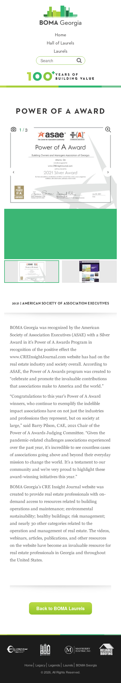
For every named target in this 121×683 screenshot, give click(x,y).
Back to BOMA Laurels (60, 608)
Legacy (40, 665)
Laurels (61, 51)
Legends (54, 665)
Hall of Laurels (60, 43)
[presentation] (13, 172)
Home (60, 35)
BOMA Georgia (86, 665)
